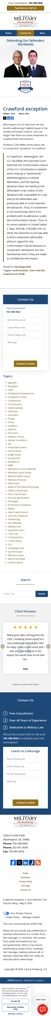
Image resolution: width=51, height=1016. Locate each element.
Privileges (13, 501)
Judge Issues (14, 454)
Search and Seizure (18, 512)
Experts (12, 429)
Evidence (12, 425)
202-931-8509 (20, 847)
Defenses (13, 411)
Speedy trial (14, 526)
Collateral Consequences (21, 393)
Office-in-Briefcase (18, 490)
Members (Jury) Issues (19, 472)
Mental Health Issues (19, 476)
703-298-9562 (20, 843)
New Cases (13, 483)
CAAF (10, 389)
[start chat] (42, 1009)
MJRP (10, 465)
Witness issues (16, 555)
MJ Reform (13, 461)
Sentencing (14, 519)
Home (9, 33)
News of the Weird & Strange (23, 486)
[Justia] (32, 862)
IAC (9, 443)
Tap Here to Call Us (25, 7)
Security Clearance (18, 515)
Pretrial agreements (19, 497)
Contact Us (25, 33)
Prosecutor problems (19, 504)
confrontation (20, 270)
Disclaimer (25, 877)
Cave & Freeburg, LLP (35, 969)
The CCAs (13, 533)
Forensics (13, 432)
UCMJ (21, 273)
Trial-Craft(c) (15, 540)
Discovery (13, 414)
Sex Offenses (15, 522)
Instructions (14, 450)
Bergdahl (13, 386)
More (42, 33)
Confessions (14, 400)
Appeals (12, 382)
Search (41, 593)
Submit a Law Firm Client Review (26, 684)
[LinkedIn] (25, 862)
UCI (10, 544)
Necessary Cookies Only (15, 1008)
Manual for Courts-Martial (22, 468)
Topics (7, 376)
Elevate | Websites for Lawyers (25, 980)
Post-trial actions (17, 494)
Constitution (15, 404)
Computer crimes (17, 396)
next (48, 648)
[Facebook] (13, 862)
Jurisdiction (14, 458)
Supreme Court (16, 530)
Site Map (25, 885)
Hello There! (41, 1000)
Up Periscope (15, 551)
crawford (8, 273)
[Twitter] (19, 862)
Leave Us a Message (25, 751)
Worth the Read (16, 558)
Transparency (15, 537)
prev (3, 648)
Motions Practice (17, 479)
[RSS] (38, 862)
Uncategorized (22, 266)
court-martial (36, 270)
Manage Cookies (31, 917)
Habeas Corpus (16, 436)
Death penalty (15, 407)
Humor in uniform (17, 440)
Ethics (11, 422)
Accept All (15, 1001)
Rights (11, 508)
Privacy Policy (25, 881)
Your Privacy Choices (21, 913)
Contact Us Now (25, 363)
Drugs (11, 418)
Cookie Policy (13, 917)
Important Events (17, 447)
